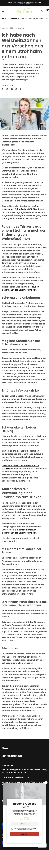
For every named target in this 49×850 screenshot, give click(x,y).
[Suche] (42, 11)
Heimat (4, 18)
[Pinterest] (12, 89)
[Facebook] (3, 89)
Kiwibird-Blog (14, 18)
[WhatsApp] (16, 89)
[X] (7, 89)
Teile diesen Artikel (11, 85)
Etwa (5, 748)
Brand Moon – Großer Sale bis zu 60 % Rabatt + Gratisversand (24, 3)
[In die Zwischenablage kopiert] (21, 89)
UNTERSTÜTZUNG (12, 756)
